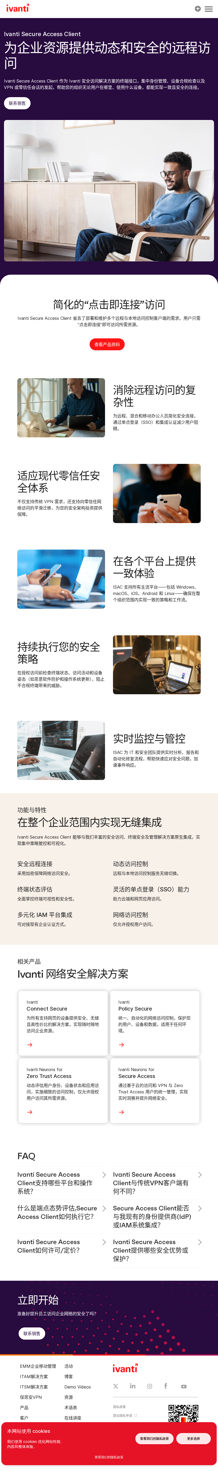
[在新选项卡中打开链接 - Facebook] (165, 1387)
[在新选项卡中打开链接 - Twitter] (116, 1387)
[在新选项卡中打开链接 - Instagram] (149, 1387)
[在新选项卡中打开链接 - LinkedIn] (133, 1387)
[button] (208, 9)
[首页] (18, 8)
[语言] (197, 9)
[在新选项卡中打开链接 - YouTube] (184, 1387)
